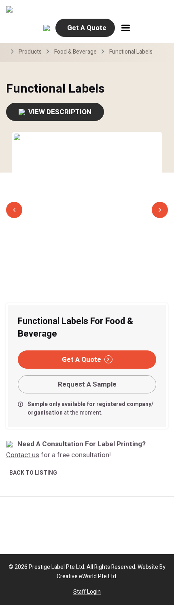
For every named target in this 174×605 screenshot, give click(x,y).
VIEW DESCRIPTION (59, 112)
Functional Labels (131, 52)
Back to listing (33, 473)
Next (160, 210)
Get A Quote (81, 359)
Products (30, 52)
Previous (14, 210)
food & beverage (75, 52)
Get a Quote (86, 28)
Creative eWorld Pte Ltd (86, 576)
